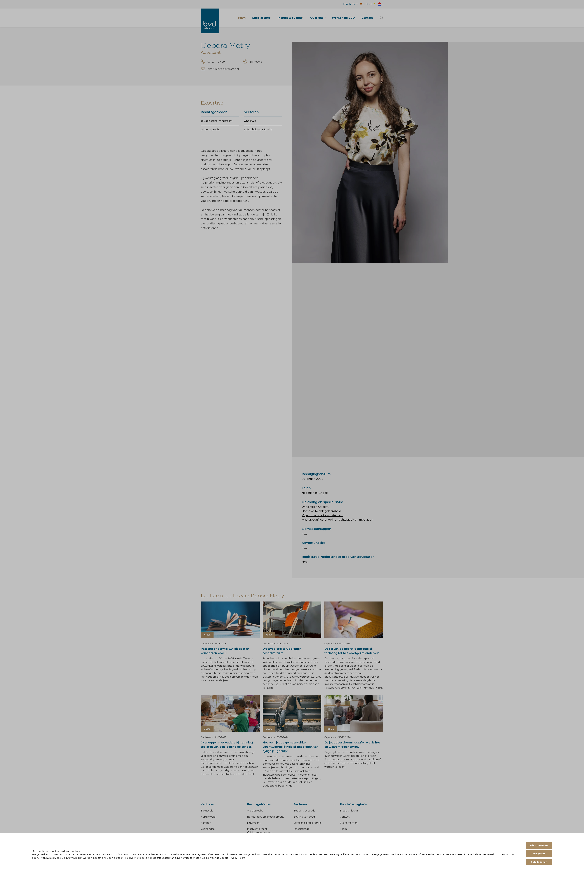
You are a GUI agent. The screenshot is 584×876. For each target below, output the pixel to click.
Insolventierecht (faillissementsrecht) (259, 830)
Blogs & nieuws (349, 810)
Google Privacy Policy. (232, 857)
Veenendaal (208, 828)
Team (343, 828)
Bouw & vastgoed (304, 816)
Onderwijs (250, 120)
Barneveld (207, 810)
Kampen (206, 822)
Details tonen (539, 861)
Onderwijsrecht (210, 129)
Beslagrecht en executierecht (265, 816)
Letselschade (301, 828)
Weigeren (539, 853)
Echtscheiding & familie (258, 129)
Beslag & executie (304, 810)
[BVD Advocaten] (210, 21)
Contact (345, 816)
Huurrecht (254, 822)
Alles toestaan (539, 845)
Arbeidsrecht (255, 810)
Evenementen (349, 822)
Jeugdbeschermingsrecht (217, 120)
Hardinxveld (208, 816)
